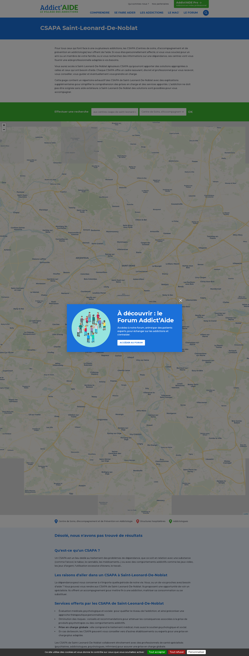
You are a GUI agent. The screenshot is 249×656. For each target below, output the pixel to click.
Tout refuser (177, 652)
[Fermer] (180, 300)
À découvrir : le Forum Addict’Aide (145, 317)
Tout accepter (157, 652)
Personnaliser (196, 652)
